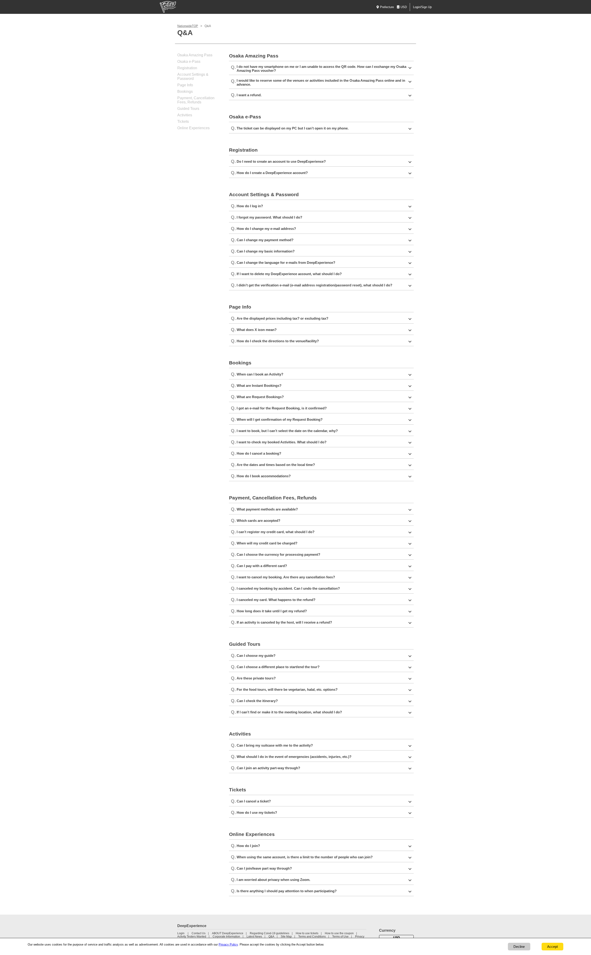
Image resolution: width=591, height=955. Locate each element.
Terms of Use (340, 936)
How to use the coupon (339, 933)
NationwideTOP (187, 26)
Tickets (183, 121)
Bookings (185, 91)
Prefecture (387, 7)
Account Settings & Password (192, 76)
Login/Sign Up (422, 7)
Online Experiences (193, 128)
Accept (552, 947)
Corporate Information (226, 936)
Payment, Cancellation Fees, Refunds (195, 100)
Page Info (185, 85)
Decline (519, 947)
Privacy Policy (228, 944)
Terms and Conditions (312, 936)
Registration (187, 68)
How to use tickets (307, 933)
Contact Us (198, 933)
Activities (184, 115)
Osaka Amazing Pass (194, 55)
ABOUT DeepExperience (227, 933)
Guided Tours (188, 109)
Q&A (271, 936)
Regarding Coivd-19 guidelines (269, 933)
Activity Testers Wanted (191, 936)
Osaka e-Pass (188, 61)
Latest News (254, 936)
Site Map (286, 936)
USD (404, 7)
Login (180, 933)
